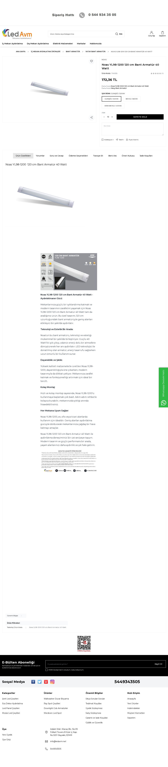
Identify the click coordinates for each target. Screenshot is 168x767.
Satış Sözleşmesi (93, 713)
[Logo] (18, 34)
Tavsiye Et (98, 156)
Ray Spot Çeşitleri (52, 703)
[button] (111, 99)
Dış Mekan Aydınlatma (38, 43)
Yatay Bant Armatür (95, 51)
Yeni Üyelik (7, 735)
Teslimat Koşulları (93, 703)
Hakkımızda (95, 43)
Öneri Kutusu (128, 156)
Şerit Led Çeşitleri (10, 699)
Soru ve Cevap (56, 156)
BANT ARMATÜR (73, 51)
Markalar (81, 43)
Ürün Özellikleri (23, 156)
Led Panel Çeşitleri (10, 708)
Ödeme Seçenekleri (78, 156)
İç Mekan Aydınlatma (12, 43)
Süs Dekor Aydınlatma (12, 703)
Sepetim (131, 718)
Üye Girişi (6, 739)
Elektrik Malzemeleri (63, 43)
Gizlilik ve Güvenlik (94, 722)
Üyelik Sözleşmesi (94, 708)
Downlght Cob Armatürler (56, 708)
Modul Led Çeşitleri (11, 713)
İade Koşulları (146, 156)
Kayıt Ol (158, 664)
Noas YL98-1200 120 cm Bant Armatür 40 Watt (131, 51)
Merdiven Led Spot (53, 713)
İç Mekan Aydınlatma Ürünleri (45, 51)
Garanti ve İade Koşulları (97, 718)
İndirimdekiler (133, 708)
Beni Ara (112, 156)
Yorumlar (40, 156)
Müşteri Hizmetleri (136, 713)
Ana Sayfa (20, 51)
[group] (49, 89)
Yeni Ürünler (133, 703)
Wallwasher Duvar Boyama (56, 699)
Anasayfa (131, 699)
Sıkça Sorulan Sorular (95, 699)
